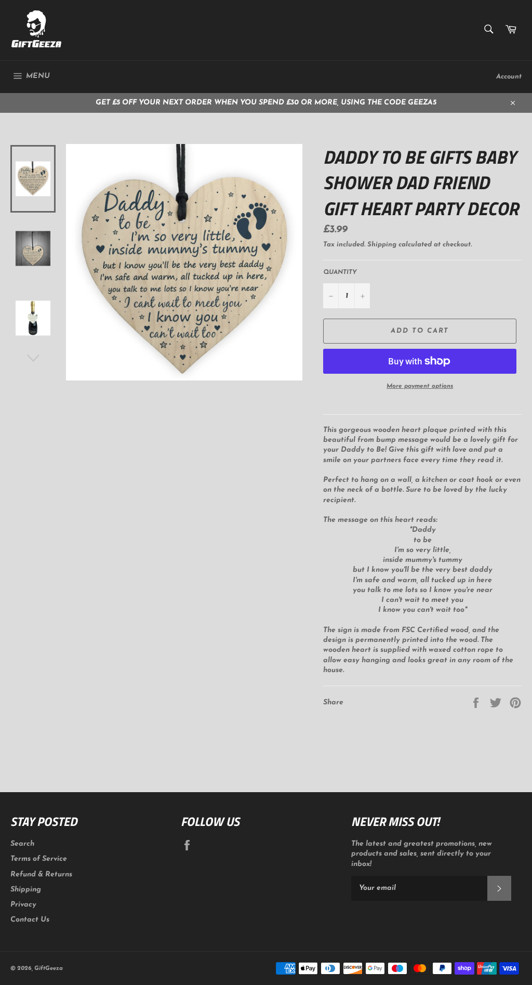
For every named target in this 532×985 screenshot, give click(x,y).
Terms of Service (38, 859)
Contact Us (29, 920)
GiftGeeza (48, 968)
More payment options (420, 386)
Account (509, 76)
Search (22, 844)
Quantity (340, 272)
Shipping (381, 244)
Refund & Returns (41, 874)
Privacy (23, 905)
